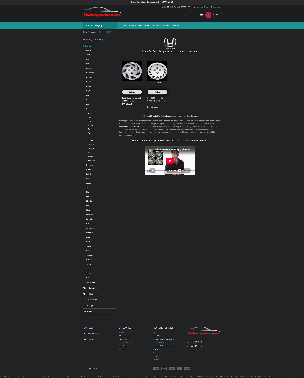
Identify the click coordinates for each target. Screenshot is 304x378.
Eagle (88, 91)
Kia (87, 192)
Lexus (88, 196)
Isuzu (88, 178)
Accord (90, 113)
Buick (88, 64)
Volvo (88, 278)
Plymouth (89, 233)
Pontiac (89, 237)
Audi (88, 55)
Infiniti (88, 174)
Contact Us (157, 352)
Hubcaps (123, 25)
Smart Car (90, 255)
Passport (91, 149)
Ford (88, 100)
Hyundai (89, 169)
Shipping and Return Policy (163, 339)
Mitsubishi (90, 219)
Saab (88, 242)
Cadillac (89, 68)
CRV (89, 121)
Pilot (89, 153)
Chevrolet (90, 73)
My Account (216, 7)
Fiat (87, 95)
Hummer (89, 165)
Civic (89, 117)
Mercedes (90, 210)
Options (132, 92)
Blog (155, 356)
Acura (88, 50)
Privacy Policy (158, 342)
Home (85, 32)
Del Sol (90, 125)
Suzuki (88, 264)
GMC (88, 104)
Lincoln (89, 201)
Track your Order (202, 7)
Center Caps (88, 306)
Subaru (89, 260)
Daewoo (89, 82)
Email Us (90, 339)
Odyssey (91, 145)
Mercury (89, 215)
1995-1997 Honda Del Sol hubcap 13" (131, 99)
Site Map (156, 349)
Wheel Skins (149, 25)
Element (91, 129)
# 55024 (157, 83)
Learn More (167, 2)
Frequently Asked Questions (164, 346)
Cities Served (158, 359)
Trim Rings (175, 25)
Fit (89, 133)
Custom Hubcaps (162, 25)
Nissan (88, 224)
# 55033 (131, 83)
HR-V (90, 137)
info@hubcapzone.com (129, 126)
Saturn (88, 246)
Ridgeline (91, 160)
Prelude (91, 156)
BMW (88, 59)
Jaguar (89, 183)
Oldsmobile (90, 228)
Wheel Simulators (135, 25)
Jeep (88, 187)
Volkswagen (90, 282)
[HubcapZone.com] (102, 13)
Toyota (88, 273)
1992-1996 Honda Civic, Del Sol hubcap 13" (156, 101)
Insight (90, 141)
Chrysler (89, 77)
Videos (121, 349)
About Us (156, 336)
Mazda (88, 206)
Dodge (88, 86)
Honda (101, 32)
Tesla (88, 269)
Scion (88, 251)
